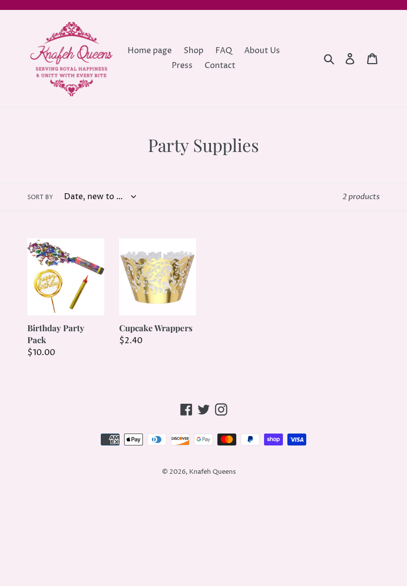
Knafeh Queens (212, 471)
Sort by (40, 197)
